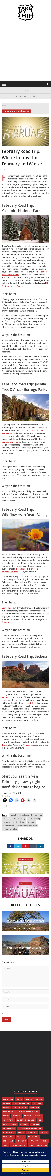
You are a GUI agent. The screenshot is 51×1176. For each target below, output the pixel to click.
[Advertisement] (25, 51)
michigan (23, 1124)
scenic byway (33, 1137)
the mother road (19, 1145)
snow (45, 1141)
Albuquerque (28, 745)
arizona (38, 815)
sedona (31, 822)
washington (42, 1145)
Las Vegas (6, 608)
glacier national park (25, 1120)
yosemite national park (26, 825)
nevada (21, 1132)
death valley (19, 818)
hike (30, 818)
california (7, 818)
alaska (19, 1099)
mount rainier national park (30, 1128)
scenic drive (8, 1141)
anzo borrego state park (21, 815)
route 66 (21, 1137)
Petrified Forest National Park (25, 948)
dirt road (17, 1116)
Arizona (24, 952)
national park (8, 1132)
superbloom (8, 825)
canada (6, 1107)
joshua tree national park (14, 822)
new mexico (32, 1132)
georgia (38, 1116)
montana (35, 1124)
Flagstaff (30, 703)
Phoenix (5, 622)
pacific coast (8, 1137)
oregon (44, 1132)
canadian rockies (20, 1107)
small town (34, 1141)
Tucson (5, 745)
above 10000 (8, 1099)
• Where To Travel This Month (17, 111)
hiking (37, 818)
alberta (29, 1099)
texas (5, 1145)
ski (45, 349)
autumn (6, 1103)
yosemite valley (10, 829)
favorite (27, 1116)
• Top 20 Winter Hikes (24, 928)
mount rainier (9, 1128)
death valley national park (27, 1112)
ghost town (8, 1120)
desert (6, 1116)
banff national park (21, 1103)
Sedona (5, 697)
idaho (14, 1124)
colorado (34, 1107)
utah (31, 1145)
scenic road (21, 1141)
